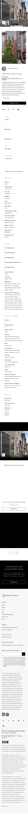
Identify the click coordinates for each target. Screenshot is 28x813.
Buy (3, 612)
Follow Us (14, 509)
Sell (3, 609)
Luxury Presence (10, 733)
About (3, 607)
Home (3, 605)
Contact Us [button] (14, 582)
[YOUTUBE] (18, 720)
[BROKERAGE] (3, 725)
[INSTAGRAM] (3, 720)
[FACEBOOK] (8, 720)
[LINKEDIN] (13, 720)
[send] (23, 654)
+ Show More (5, 98)
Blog (3, 619)
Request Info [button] (14, 103)
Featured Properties (7, 614)
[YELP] (23, 720)
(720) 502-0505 (6, 634)
